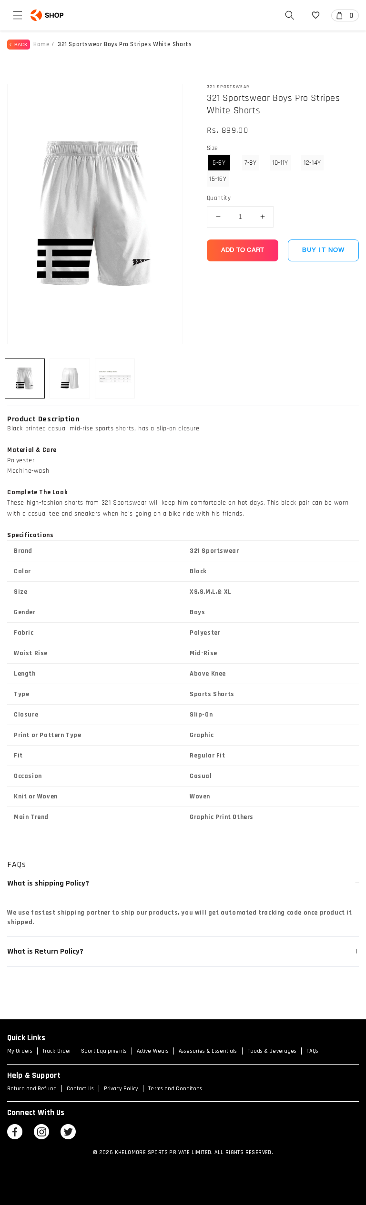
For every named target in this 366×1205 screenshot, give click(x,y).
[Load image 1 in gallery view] (25, 378)
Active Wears (153, 1051)
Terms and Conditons (175, 1088)
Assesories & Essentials (208, 1051)
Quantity (219, 198)
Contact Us (80, 1088)
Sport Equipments (104, 1051)
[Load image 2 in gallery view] (70, 378)
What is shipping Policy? (156, 883)
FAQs (312, 1051)
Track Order (56, 1051)
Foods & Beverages (272, 1051)
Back (19, 44)
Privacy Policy (121, 1088)
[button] (17, 15)
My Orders (19, 1051)
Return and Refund (32, 1088)
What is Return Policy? (156, 951)
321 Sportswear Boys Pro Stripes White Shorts (125, 44)
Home (41, 44)
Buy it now (323, 250)
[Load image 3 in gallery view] (115, 378)
